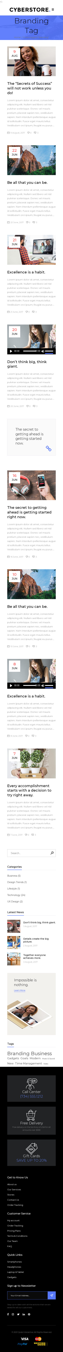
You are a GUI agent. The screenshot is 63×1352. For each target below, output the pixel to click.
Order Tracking (15, 1205)
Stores (10, 1194)
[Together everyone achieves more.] (13, 958)
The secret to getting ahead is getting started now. (29, 436)
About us (11, 1184)
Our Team (12, 1241)
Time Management (28, 1063)
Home (17, 37)
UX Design (13, 901)
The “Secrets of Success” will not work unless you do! (29, 88)
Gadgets (13, 1058)
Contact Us (13, 1200)
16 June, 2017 (16, 556)
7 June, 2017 (16, 835)
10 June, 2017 (16, 646)
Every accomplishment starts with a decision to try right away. (29, 790)
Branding (18, 1053)
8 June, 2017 (16, 736)
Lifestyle (12, 888)
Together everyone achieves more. (34, 956)
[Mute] (42, 351)
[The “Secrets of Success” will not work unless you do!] (31, 61)
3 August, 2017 (30, 962)
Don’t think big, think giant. (39, 922)
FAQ (9, 1246)
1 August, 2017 (30, 926)
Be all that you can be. (27, 182)
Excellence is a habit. (26, 272)
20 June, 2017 (17, 406)
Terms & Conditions (17, 1236)
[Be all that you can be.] (31, 160)
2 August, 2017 (30, 945)
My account (13, 1220)
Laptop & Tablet (15, 1272)
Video (45, 1064)
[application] (31, 351)
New (10, 1063)
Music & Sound (48, 1059)
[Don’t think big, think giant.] (31, 339)
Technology (13, 895)
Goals (24, 1058)
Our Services (14, 1189)
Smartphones (14, 1261)
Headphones (14, 1267)
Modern (35, 1058)
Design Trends (15, 882)
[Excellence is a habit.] (31, 250)
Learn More (19, 990)
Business (12, 875)
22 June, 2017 (17, 222)
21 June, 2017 (16, 312)
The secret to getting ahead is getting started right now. (29, 512)
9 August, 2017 (17, 132)
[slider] (49, 351)
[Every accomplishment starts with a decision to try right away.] (31, 763)
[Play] (11, 351)
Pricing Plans (14, 1230)
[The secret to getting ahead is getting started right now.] (31, 485)
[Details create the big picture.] (13, 942)
